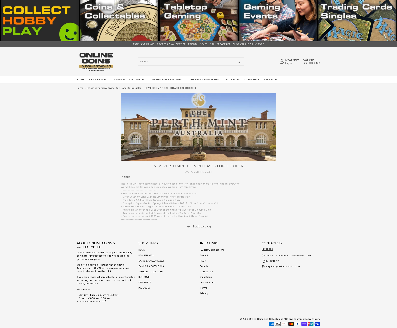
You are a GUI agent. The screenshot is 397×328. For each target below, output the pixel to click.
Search (204, 266)
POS (286, 319)
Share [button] (127, 176)
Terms (203, 287)
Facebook (267, 248)
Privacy (204, 293)
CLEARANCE (144, 282)
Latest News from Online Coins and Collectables (114, 88)
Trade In (204, 255)
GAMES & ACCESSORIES (151, 266)
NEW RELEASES (146, 255)
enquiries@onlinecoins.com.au (282, 266)
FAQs (203, 260)
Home (80, 88)
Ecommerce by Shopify (307, 319)
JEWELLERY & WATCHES (151, 271)
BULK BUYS (144, 277)
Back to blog (201, 226)
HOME (141, 249)
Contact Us (206, 271)
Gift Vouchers (208, 282)
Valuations (206, 277)
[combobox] (191, 61)
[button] (311, 61)
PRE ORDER (144, 287)
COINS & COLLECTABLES (151, 260)
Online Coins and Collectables (266, 319)
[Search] (238, 61)
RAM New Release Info (212, 249)
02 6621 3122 (272, 261)
